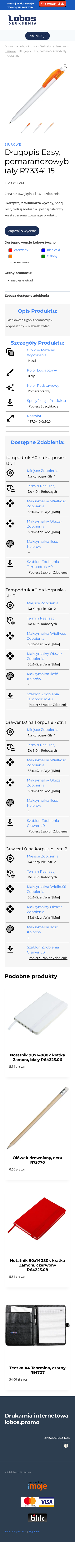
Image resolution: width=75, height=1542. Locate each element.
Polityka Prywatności (15, 1531)
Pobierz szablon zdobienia (48, 572)
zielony (52, 256)
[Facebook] (66, 1446)
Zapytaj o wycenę (22, 231)
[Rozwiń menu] (66, 20)
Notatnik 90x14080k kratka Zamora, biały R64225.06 (37, 1057)
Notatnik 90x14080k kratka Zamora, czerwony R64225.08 (37, 1265)
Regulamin (34, 1531)
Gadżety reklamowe (53, 46)
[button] (65, 66)
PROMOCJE (37, 35)
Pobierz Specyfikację (43, 406)
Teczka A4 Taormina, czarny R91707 (37, 1370)
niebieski (53, 250)
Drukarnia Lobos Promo (21, 46)
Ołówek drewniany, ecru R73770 (37, 1160)
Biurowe (10, 51)
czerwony (21, 250)
